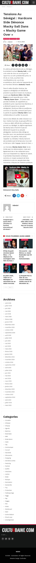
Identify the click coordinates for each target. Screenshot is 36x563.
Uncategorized (9, 520)
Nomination (8, 482)
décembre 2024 (9, 357)
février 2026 (8, 319)
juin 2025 (8, 340)
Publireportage (9, 493)
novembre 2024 (9, 359)
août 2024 (8, 367)
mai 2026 (8, 311)
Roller (7, 506)
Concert (7, 450)
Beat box (7, 431)
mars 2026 (8, 316)
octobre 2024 (9, 362)
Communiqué (9, 447)
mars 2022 (8, 405)
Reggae (7, 501)
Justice (7, 474)
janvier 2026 (8, 322)
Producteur (8, 490)
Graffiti (7, 469)
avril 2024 (8, 378)
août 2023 (8, 400)
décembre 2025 (9, 324)
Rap (18, 38)
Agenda (7, 428)
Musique (6, 38)
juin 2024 (8, 373)
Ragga (7, 495)
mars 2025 (8, 349)
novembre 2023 (9, 392)
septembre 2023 (10, 397)
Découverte (8, 455)
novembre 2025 (9, 327)
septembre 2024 (10, 365)
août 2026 (8, 303)
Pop (6, 487)
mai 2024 (8, 375)
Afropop (7, 425)
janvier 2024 (8, 386)
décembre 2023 (9, 389)
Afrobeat (7, 423)
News (18, 551)
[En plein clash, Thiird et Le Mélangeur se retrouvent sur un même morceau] (10, 268)
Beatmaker (25, 239)
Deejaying (8, 458)
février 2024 (8, 383)
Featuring (8, 264)
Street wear (8, 517)
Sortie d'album (26, 264)
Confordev (23, 558)
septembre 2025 (10, 332)
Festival (7, 466)
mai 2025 (8, 343)
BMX (6, 436)
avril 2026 (8, 314)
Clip (6, 444)
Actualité (13, 38)
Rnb (6, 503)
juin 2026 (8, 308)
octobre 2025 (9, 330)
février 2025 (8, 351)
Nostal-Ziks (8, 485)
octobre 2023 (9, 394)
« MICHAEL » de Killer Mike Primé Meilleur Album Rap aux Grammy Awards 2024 (27, 223)
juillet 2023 (8, 402)
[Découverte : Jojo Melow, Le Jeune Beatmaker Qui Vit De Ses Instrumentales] (26, 243)
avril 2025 (8, 346)
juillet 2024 (8, 370)
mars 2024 (8, 381)
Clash (6, 442)
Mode (6, 477)
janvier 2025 (8, 354)
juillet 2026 (8, 305)
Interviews (8, 471)
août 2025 (8, 335)
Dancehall (8, 452)
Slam (6, 512)
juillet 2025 (8, 338)
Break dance (8, 439)
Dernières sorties (10, 460)
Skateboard (8, 509)
